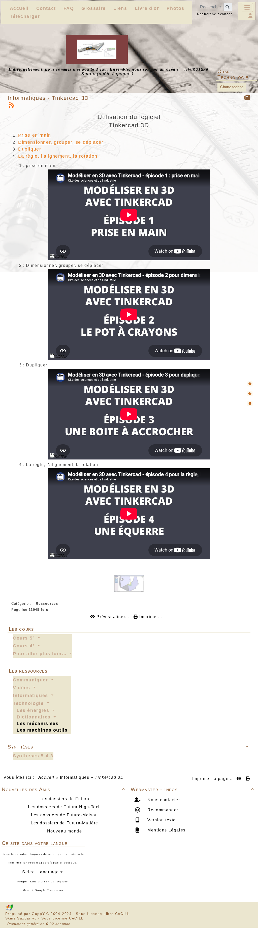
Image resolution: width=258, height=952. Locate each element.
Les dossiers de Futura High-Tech (64, 807)
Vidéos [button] (22, 687)
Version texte (161, 820)
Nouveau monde (64, 831)
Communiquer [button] (31, 679)
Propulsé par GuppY (25, 914)
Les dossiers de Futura (64, 799)
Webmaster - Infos (193, 789)
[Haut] (250, 384)
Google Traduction (49, 890)
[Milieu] (250, 394)
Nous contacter (163, 800)
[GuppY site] (9, 910)
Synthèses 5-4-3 (33, 755)
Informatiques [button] (31, 695)
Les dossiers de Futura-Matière (64, 823)
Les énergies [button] (34, 710)
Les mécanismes (37, 723)
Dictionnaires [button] (34, 716)
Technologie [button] (29, 703)
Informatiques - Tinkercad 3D (48, 98)
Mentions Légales (166, 830)
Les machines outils (42, 730)
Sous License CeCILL (62, 918)
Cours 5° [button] (24, 638)
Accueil (46, 777)
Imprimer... (150, 617)
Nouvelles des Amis (64, 789)
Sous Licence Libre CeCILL (103, 914)
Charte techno (231, 87)
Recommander (162, 810)
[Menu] (247, 7)
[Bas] (250, 403)
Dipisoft (63, 881)
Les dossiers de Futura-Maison (64, 815)
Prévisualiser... (113, 617)
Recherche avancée (215, 14)
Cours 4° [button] (24, 645)
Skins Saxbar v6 (21, 918)
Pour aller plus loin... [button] (40, 653)
